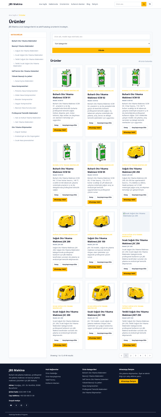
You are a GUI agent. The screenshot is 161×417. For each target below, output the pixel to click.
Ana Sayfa (43, 4)
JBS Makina (15, 4)
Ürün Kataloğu (51, 373)
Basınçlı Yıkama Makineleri (23, 46)
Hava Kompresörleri (20, 86)
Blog (88, 4)
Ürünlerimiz (64, 4)
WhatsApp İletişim (128, 381)
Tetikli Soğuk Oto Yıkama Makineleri (28, 59)
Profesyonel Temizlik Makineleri (25, 113)
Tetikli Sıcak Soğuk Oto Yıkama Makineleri (26, 64)
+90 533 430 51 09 (27, 395)
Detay (56, 125)
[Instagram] (21, 405)
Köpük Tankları (20, 132)
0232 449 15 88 (25, 392)
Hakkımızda (53, 4)
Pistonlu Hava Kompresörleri (25, 91)
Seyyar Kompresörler (22, 103)
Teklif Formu (50, 380)
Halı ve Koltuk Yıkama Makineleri (27, 118)
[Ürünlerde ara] (143, 4)
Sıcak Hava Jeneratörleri (23, 140)
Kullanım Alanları (78, 4)
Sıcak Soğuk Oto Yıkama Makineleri (28, 55)
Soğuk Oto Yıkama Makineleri (25, 51)
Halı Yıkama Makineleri (23, 122)
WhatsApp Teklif (60, 130)
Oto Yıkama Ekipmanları (22, 127)
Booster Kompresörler (23, 99)
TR (150, 4)
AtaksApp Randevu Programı (18, 415)
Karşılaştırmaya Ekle (69, 125)
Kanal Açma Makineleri (23, 81)
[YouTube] (11, 405)
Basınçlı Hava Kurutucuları (24, 108)
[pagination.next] (150, 355)
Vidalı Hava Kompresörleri (24, 95)
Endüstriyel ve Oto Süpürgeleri (26, 136)
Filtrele (101, 50)
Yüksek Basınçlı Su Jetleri (22, 76)
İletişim (95, 4)
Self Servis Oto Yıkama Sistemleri (25, 71)
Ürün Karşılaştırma (53, 376)
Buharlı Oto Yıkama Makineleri (24, 41)
